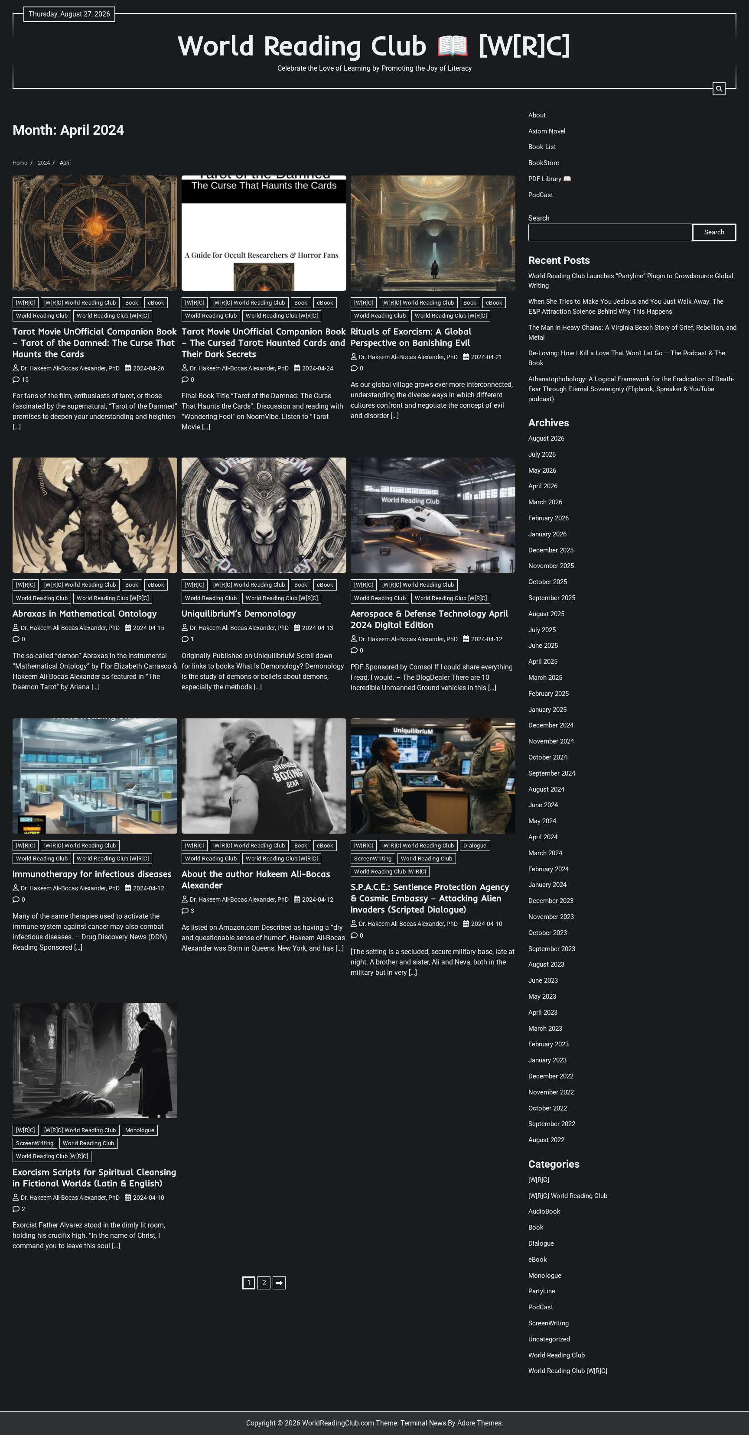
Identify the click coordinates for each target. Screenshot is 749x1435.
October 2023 (547, 933)
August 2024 (546, 789)
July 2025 (542, 630)
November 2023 (551, 917)
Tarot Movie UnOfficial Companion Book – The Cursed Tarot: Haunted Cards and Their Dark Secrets (263, 342)
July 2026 (542, 454)
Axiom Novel (547, 131)
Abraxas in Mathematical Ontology (84, 613)
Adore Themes (479, 1423)
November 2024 (551, 741)
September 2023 (551, 949)
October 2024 (547, 757)
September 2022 (551, 1124)
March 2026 (545, 502)
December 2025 (550, 550)
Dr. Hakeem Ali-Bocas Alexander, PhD (70, 368)
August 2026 (546, 438)
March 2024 (545, 853)
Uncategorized (549, 1339)
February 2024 (548, 869)
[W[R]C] (25, 302)
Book (132, 302)
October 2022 (547, 1108)
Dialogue (475, 845)
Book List (542, 147)
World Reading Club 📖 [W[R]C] (374, 45)
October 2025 (547, 582)
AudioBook (544, 1211)
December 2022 (550, 1076)
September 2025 (551, 598)
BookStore (543, 163)
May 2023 (542, 996)
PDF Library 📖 (549, 179)
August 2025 (546, 614)
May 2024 (542, 821)
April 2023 (542, 1012)
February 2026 (548, 518)
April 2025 (542, 662)
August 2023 (546, 964)
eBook (156, 302)
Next (279, 1282)
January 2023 (547, 1060)
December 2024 (550, 725)
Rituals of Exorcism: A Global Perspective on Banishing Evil (411, 337)
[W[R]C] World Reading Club (80, 302)
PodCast (540, 195)
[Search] (719, 88)
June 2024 (543, 805)
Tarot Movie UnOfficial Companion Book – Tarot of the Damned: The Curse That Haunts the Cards (94, 342)
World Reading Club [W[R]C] (113, 315)
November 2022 (551, 1092)
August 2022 (546, 1140)
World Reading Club (42, 315)
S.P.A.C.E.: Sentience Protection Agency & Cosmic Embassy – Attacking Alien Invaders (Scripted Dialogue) (430, 898)
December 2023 (550, 901)
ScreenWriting (373, 858)
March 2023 (545, 1028)
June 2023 (543, 980)
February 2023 (548, 1044)
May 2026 (542, 470)
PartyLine (541, 1291)
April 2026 (542, 486)
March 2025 (545, 678)
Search (539, 218)
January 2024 (547, 885)
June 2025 (543, 645)
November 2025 (551, 566)
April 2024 (542, 837)
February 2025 (548, 694)
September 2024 (551, 773)
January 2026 (547, 534)
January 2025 (547, 710)
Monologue (140, 1130)
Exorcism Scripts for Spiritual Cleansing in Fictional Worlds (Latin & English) (94, 1177)
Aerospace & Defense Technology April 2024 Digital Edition (429, 619)
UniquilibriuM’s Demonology (239, 613)
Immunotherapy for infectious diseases (92, 873)
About (537, 115)
